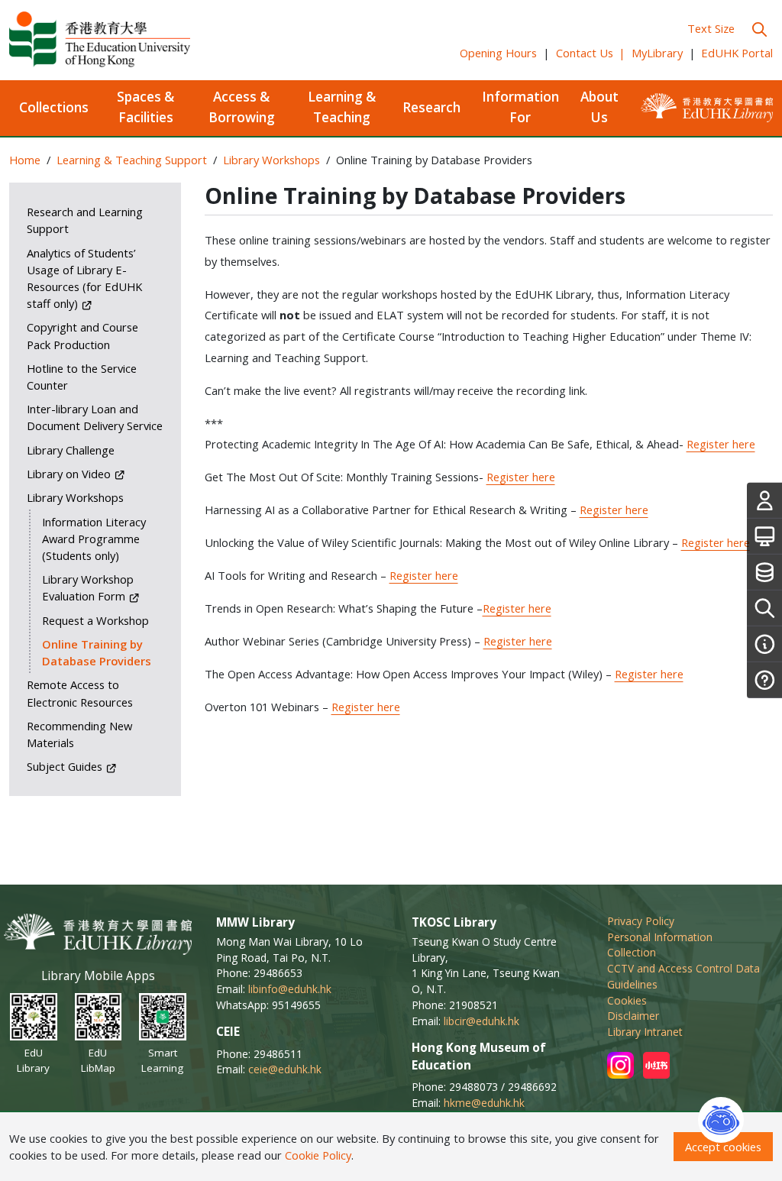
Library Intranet (645, 1031)
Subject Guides (66, 766)
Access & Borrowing (241, 107)
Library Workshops (271, 159)
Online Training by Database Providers (96, 652)
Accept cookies (723, 1146)
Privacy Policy (640, 921)
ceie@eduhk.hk (285, 1069)
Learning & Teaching (342, 107)
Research (431, 107)
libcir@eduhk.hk (481, 1021)
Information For (520, 107)
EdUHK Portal (737, 52)
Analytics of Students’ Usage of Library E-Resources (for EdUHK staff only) (84, 278)
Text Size (711, 28)
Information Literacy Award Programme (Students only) (94, 538)
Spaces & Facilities (145, 107)
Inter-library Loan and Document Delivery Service (95, 417)
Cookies (627, 1000)
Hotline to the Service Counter (82, 377)
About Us (599, 107)
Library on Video (70, 473)
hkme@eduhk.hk (484, 1102)
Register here (721, 443)
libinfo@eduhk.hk (289, 989)
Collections (54, 107)
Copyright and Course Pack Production (82, 335)
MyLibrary (657, 52)
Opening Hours (498, 52)
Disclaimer (633, 1015)
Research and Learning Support (85, 220)
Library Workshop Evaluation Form (88, 587)
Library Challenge (71, 450)
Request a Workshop (95, 620)
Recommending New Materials (79, 734)
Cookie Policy (318, 1155)
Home (24, 159)
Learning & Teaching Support (132, 159)
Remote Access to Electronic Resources (80, 693)
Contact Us (591, 52)
